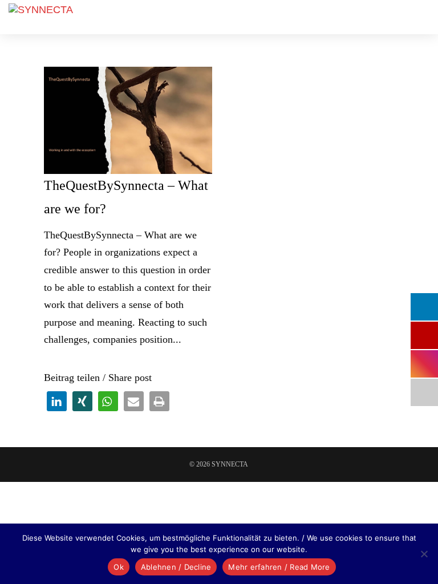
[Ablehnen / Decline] (423, 553)
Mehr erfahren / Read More (279, 566)
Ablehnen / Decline (176, 566)
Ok (118, 566)
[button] (57, 401)
